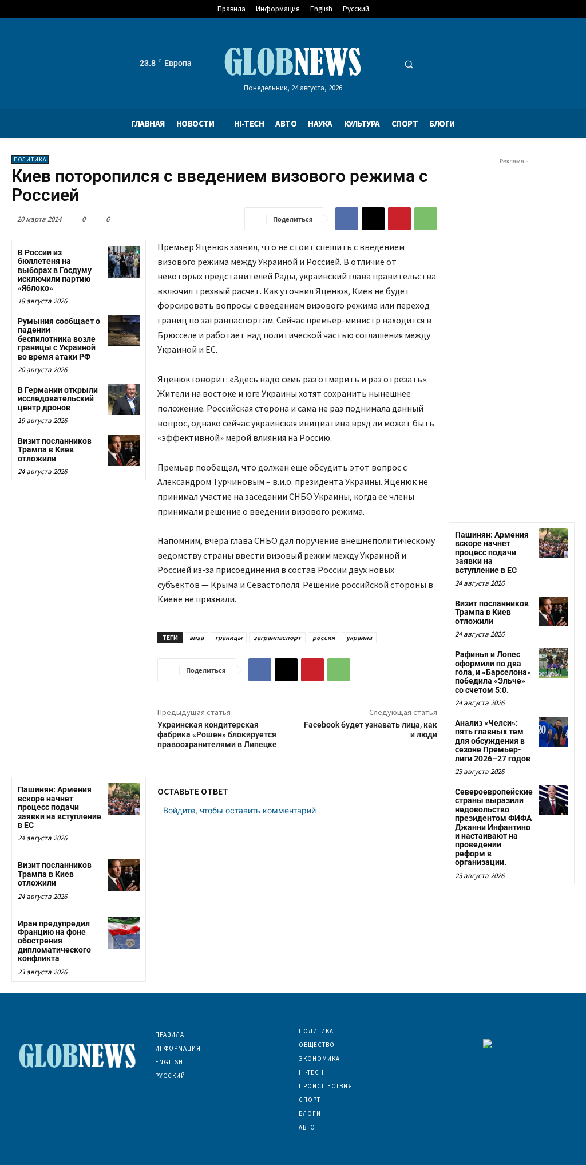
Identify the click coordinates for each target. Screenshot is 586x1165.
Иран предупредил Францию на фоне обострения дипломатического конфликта (54, 941)
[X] (373, 218)
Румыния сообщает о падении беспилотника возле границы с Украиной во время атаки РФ (59, 339)
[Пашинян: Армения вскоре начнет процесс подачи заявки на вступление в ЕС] (123, 799)
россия (323, 637)
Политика (30, 159)
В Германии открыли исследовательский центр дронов (58, 398)
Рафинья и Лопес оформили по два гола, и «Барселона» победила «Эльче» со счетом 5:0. (493, 672)
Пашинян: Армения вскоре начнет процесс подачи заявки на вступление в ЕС (59, 807)
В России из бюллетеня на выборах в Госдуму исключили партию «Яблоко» (55, 270)
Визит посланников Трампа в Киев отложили (55, 449)
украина (359, 637)
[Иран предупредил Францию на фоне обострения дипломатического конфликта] (123, 933)
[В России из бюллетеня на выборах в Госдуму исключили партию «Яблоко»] (123, 262)
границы (228, 637)
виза (196, 637)
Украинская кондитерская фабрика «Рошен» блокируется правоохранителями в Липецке (217, 734)
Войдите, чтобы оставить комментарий (239, 810)
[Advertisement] (512, 339)
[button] (408, 64)
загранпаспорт (277, 637)
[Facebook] (346, 218)
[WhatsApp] (425, 218)
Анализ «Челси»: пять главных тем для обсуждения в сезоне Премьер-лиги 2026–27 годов (492, 740)
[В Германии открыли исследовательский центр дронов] (123, 399)
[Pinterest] (399, 218)
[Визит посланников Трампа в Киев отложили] (123, 450)
